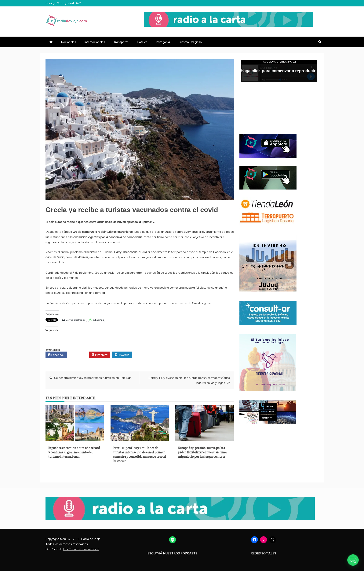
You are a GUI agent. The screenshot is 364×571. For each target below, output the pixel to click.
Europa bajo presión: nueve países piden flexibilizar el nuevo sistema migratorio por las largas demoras (202, 452)
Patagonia (163, 42)
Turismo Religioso (190, 42)
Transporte (121, 42)
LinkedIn (123, 355)
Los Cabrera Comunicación (81, 549)
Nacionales (68, 42)
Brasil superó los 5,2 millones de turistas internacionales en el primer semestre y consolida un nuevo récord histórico (139, 454)
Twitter (79, 355)
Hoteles (142, 42)
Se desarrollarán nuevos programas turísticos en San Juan (93, 378)
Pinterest (100, 355)
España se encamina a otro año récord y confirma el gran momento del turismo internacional (74, 452)
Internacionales (94, 42)
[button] (353, 560)
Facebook (57, 355)
